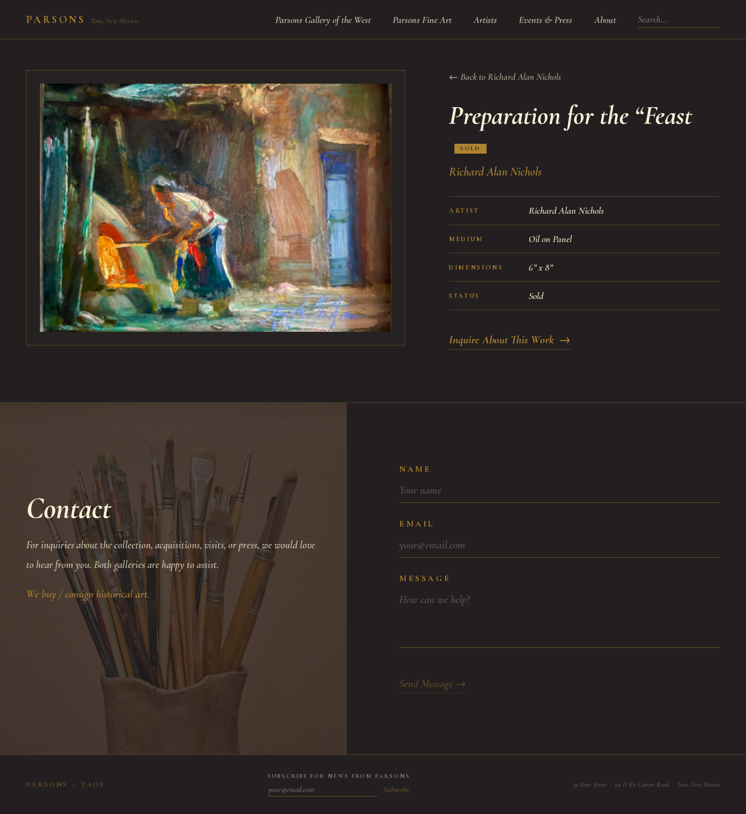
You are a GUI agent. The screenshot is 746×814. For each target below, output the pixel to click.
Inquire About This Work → (510, 340)
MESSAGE (425, 578)
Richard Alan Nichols (495, 172)
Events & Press (545, 20)
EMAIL (417, 524)
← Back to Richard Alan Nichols (505, 77)
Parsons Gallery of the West (323, 20)
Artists (485, 20)
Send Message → (432, 683)
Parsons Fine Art (422, 20)
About (605, 20)
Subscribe (396, 789)
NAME (415, 469)
